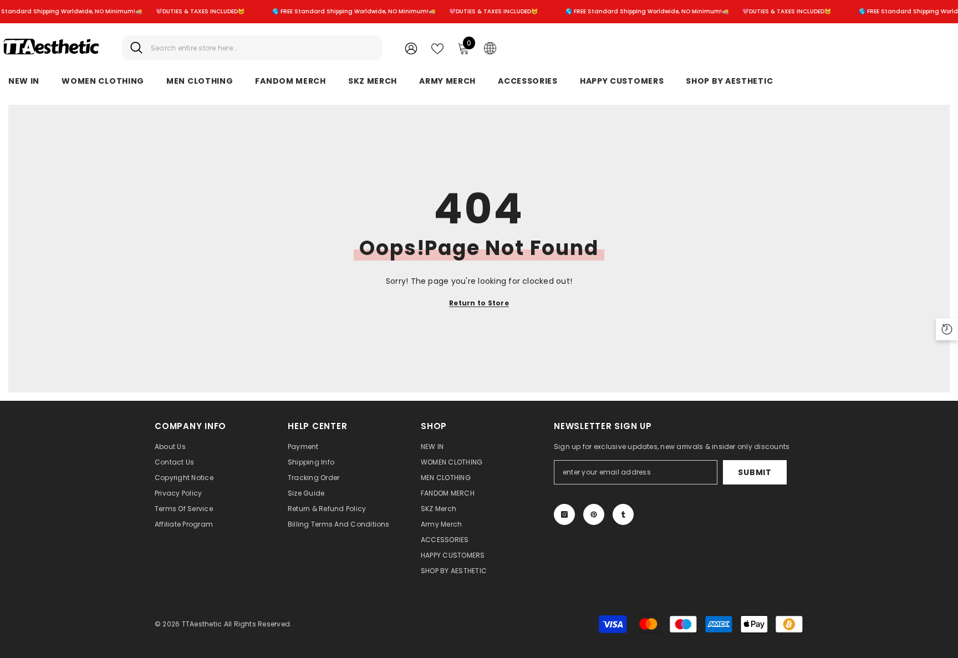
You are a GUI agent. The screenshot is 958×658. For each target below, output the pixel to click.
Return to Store (479, 303)
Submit (754, 472)
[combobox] (262, 47)
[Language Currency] (490, 47)
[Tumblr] (623, 514)
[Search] (252, 47)
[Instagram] (564, 514)
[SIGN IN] (411, 48)
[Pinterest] (593, 514)
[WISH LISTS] (437, 48)
